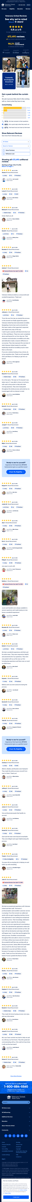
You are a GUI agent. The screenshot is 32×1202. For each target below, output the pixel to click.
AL (13, 315)
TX (11, 885)
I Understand (16, 1197)
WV (11, 563)
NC (15, 376)
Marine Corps (7, 212)
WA (11, 1034)
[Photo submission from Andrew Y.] (9, 284)
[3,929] (14, 115)
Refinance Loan (10, 154)
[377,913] (14, 108)
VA (15, 409)
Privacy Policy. (8, 1193)
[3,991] (14, 118)
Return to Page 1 (7, 166)
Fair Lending (5, 1149)
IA (15, 212)
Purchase (18, 175)
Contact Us (18, 1156)
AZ (11, 810)
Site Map (18, 1142)
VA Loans (4, 8)
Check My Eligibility (15, 472)
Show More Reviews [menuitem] (16, 1076)
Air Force (6, 234)
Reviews (28, 8)
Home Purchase (10, 150)
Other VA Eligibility (8, 859)
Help (17, 1154)
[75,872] (14, 110)
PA (11, 252)
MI (13, 427)
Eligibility (12, 8)
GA (11, 488)
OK (11, 765)
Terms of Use (19, 1144)
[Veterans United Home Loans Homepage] (8, 5)
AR (11, 446)
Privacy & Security (6, 1144)
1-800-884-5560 (21, 5)
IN (27, 584)
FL (11, 175)
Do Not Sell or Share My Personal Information (21, 1151)
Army (5, 175)
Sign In (28, 5)
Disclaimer (18, 1146)
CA (27, 271)
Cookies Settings (6, 1154)
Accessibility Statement (7, 1151)
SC (11, 194)
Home (3, 1142)
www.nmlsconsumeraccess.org (9, 1165)
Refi (17, 194)
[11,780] (14, 113)
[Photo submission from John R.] (9, 896)
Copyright (18, 1149)
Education (20, 8)
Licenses (4, 1146)
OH (11, 544)
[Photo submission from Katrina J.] (9, 597)
